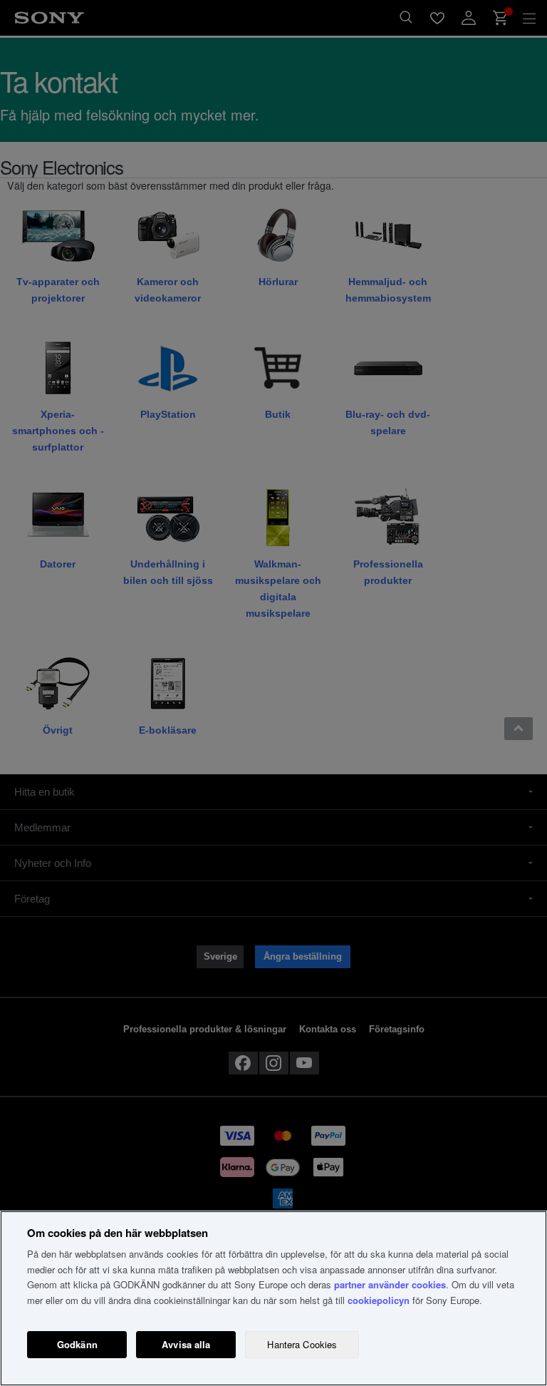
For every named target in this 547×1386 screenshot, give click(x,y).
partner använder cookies (390, 1284)
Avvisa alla (186, 1344)
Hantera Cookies (302, 1344)
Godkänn (77, 1344)
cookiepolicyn (379, 1300)
